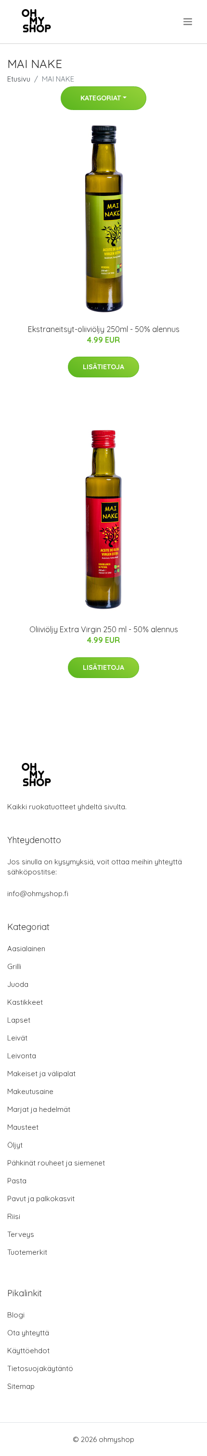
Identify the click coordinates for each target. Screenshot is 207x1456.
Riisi (13, 1216)
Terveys (20, 1234)
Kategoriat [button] (100, 98)
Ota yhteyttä (28, 1332)
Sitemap (21, 1386)
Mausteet (23, 1127)
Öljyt (15, 1145)
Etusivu (18, 78)
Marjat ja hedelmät (38, 1109)
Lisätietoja (103, 366)
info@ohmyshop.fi (37, 893)
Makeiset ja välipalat (41, 1073)
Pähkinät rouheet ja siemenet (56, 1162)
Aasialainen (26, 948)
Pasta (16, 1180)
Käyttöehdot (28, 1350)
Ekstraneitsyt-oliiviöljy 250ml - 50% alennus (104, 329)
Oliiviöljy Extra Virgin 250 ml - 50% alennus (103, 629)
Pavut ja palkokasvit (41, 1198)
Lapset (18, 1020)
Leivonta (21, 1055)
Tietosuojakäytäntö (40, 1368)
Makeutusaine (30, 1091)
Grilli (14, 966)
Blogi (16, 1314)
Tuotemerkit (27, 1252)
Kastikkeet (25, 1002)
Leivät (17, 1037)
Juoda (17, 984)
